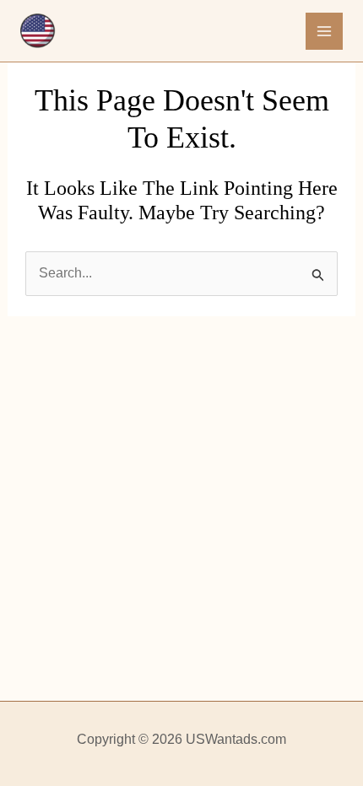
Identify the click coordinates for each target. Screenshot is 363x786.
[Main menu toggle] (324, 31)
